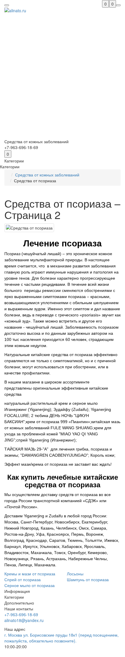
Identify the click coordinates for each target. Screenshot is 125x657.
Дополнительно (19, 603)
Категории (14, 597)
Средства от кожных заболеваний (47, 175)
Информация (17, 591)
